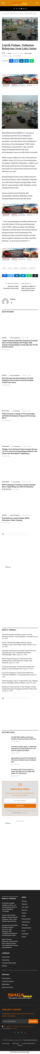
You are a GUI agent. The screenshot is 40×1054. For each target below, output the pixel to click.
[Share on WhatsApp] (31, 61)
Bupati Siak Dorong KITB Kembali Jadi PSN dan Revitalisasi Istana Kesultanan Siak (23, 760)
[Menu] (3, 3)
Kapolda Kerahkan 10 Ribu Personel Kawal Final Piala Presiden (28, 288)
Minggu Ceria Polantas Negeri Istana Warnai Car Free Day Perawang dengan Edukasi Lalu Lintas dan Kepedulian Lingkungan (19, 451)
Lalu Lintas (20, 13)
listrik (9, 268)
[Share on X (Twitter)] (16, 61)
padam (16, 268)
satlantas (32, 268)
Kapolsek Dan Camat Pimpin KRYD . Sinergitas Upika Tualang (16, 519)
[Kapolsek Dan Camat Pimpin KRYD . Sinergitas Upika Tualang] (20, 503)
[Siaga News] (20, 3)
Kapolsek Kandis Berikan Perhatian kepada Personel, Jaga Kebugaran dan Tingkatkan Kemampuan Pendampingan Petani (19, 652)
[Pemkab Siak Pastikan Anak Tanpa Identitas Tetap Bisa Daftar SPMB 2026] (5, 739)
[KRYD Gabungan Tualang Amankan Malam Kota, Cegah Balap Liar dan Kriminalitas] (20, 469)
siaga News (13, 13)
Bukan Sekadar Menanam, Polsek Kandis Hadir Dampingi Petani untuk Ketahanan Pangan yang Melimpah (17, 660)
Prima (9, 53)
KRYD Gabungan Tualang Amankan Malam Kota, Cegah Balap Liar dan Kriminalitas (18, 486)
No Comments (8, 56)
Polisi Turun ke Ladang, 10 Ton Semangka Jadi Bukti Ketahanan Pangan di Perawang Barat (18, 416)
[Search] (37, 3)
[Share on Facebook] (11, 61)
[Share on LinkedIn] (21, 61)
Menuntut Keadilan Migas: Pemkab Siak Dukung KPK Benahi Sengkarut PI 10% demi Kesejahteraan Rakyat (23, 748)
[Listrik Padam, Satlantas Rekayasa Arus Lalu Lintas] (20, 28)
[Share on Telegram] (26, 61)
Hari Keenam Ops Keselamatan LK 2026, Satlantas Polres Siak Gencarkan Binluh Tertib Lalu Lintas (17, 380)
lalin (4, 268)
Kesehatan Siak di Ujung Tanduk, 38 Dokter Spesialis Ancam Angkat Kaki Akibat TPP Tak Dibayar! (23, 771)
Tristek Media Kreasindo (30, 1040)
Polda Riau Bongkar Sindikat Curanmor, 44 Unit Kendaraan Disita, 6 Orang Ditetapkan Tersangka (9, 907)
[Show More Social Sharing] (36, 61)
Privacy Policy (16, 812)
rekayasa (24, 268)
